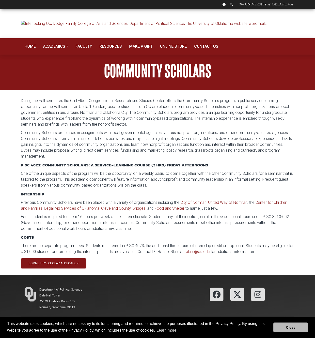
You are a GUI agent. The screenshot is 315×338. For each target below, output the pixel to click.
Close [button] (291, 327)
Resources (110, 46)
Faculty (84, 46)
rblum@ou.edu (197, 251)
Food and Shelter (169, 208)
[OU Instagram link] (258, 294)
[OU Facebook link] (216, 294)
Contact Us (206, 46)
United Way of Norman (227, 202)
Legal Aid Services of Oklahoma (71, 208)
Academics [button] (54, 46)
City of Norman (193, 202)
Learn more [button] (166, 330)
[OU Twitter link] (237, 294)
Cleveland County (116, 208)
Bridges (138, 208)
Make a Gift (141, 46)
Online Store (173, 46)
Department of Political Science (60, 289)
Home (30, 46)
